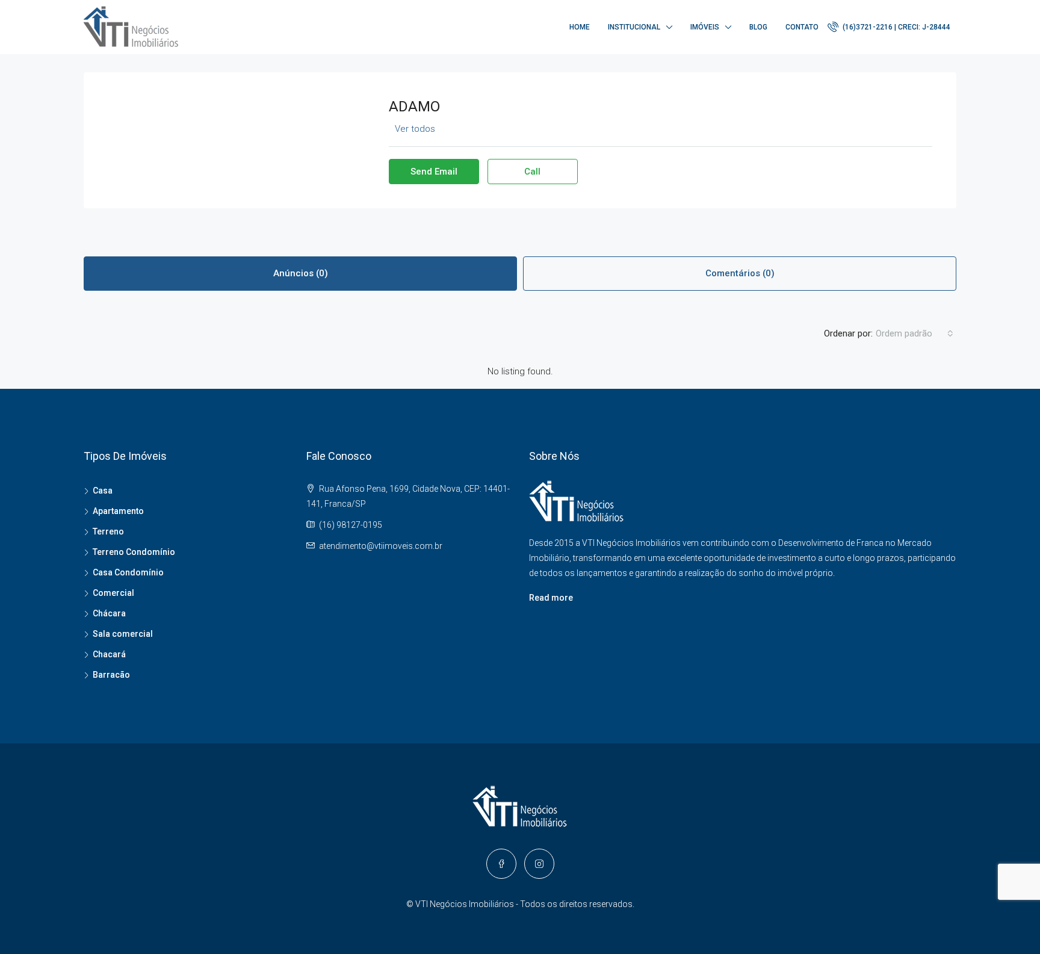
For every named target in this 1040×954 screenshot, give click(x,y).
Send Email (433, 171)
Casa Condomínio (128, 572)
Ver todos (415, 128)
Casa (103, 490)
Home (579, 27)
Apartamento (118, 511)
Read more (551, 597)
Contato (802, 27)
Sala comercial (123, 634)
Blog (758, 27)
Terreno (108, 531)
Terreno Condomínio (134, 552)
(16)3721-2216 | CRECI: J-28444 (895, 27)
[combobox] (914, 333)
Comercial (113, 593)
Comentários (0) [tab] (740, 273)
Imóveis (704, 27)
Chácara (109, 613)
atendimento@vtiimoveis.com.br (380, 546)
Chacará (109, 654)
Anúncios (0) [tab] (300, 273)
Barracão (111, 675)
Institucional (634, 27)
